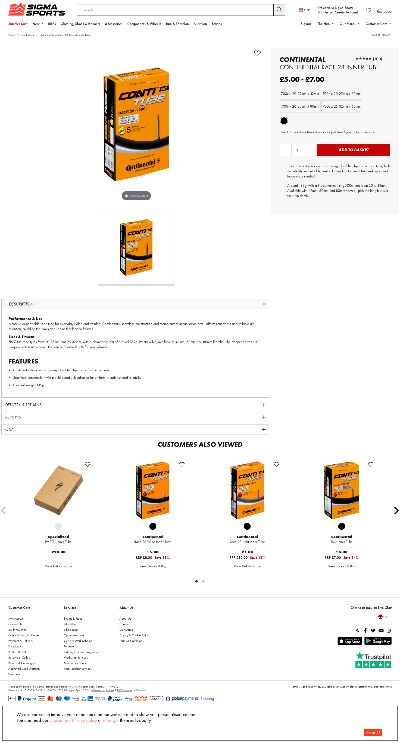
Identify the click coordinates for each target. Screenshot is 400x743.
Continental (28, 35)
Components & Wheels (144, 23)
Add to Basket (354, 149)
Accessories (113, 23)
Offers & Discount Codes (23, 635)
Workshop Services (76, 657)
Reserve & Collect (19, 657)
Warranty (14, 674)
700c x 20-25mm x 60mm (341, 93)
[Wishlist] (368, 10)
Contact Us (15, 624)
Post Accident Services (78, 668)
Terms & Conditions (131, 641)
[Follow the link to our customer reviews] (374, 660)
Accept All (373, 732)
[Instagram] (389, 630)
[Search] (279, 10)
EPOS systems (124, 690)
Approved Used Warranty (24, 668)
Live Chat (385, 607)
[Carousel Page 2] (203, 581)
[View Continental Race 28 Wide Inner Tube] (153, 490)
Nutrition (200, 23)
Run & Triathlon (177, 23)
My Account (16, 618)
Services (70, 607)
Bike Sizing (71, 629)
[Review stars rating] (364, 58)
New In (37, 23)
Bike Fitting (70, 624)
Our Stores (126, 629)
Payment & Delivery (20, 641)
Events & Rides (73, 618)
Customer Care (19, 607)
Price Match (15, 646)
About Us (126, 607)
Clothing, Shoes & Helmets (80, 23)
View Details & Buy (58, 566)
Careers (124, 624)
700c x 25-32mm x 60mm (342, 106)
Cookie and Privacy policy (73, 720)
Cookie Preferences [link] (381, 686)
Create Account (346, 12)
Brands (217, 23)
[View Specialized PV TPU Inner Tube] (58, 490)
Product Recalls (17, 652)
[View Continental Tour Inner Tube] (342, 490)
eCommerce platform (102, 690)
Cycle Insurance (74, 635)
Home (11, 35)
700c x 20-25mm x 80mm (300, 106)
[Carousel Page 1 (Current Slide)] (196, 581)
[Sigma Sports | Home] (36, 9)
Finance (69, 646)
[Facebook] (365, 630)
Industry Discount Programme (82, 652)
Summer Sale (18, 23)
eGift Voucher (17, 629)
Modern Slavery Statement (355, 686)
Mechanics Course (76, 663)
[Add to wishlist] (257, 53)
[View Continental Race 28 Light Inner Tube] (247, 490)
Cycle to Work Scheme (78, 641)
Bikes (52, 23)
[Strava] (357, 630)
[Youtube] (381, 630)
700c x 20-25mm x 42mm (300, 93)
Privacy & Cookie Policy (134, 635)
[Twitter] (373, 630)
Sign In (323, 12)
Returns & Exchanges (21, 663)
